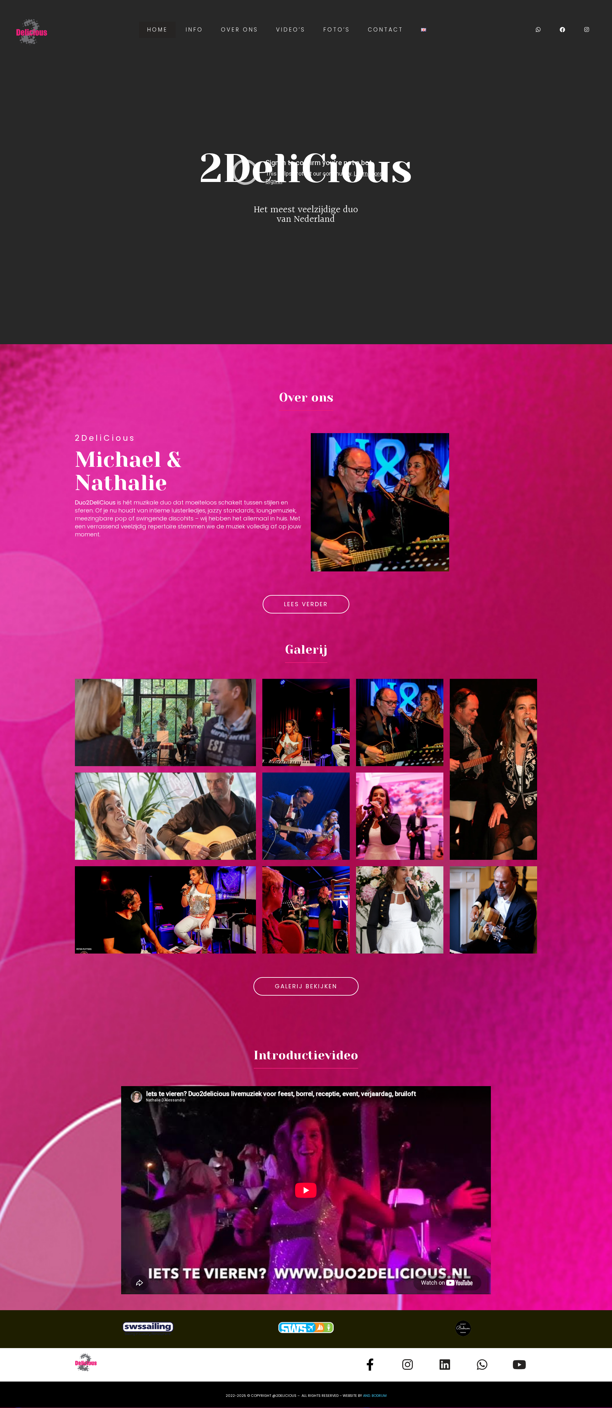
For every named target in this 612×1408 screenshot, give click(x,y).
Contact (385, 29)
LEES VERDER (306, 604)
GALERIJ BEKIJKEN (306, 986)
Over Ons (239, 29)
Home (157, 29)
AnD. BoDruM (375, 1395)
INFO (194, 29)
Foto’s (336, 29)
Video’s (290, 29)
